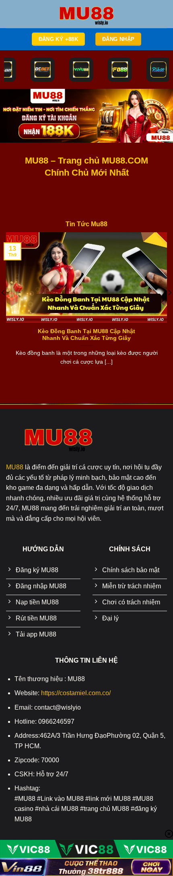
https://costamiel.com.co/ (76, 693)
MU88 (14, 467)
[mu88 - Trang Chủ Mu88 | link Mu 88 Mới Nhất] (86, 14)
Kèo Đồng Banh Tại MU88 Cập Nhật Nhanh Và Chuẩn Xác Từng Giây (86, 335)
